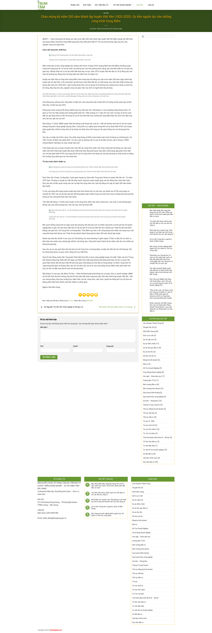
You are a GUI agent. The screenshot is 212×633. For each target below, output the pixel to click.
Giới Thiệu (87, 5)
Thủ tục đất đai (148, 413)
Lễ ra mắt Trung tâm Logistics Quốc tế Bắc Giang (161, 240)
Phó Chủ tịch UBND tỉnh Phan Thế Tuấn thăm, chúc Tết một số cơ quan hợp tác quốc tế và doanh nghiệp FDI (161, 282)
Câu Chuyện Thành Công (152, 323)
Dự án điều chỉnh (149, 344)
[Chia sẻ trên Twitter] (84, 295)
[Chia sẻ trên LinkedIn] (96, 295)
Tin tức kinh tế (148, 425)
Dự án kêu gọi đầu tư (150, 348)
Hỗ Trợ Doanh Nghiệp (122, 5)
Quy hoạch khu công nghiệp (153, 397)
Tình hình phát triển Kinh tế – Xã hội (156, 438)
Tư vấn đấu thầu (149, 446)
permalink (89, 301)
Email (75, 346)
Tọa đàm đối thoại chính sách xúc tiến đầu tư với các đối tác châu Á (161, 223)
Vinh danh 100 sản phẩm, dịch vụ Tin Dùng (116, 307)
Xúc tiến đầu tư (101, 5)
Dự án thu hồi (148, 352)
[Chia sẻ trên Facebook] (80, 295)
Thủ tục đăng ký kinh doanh (153, 409)
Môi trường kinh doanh (151, 389)
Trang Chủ (74, 5)
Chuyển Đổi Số (148, 327)
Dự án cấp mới (148, 340)
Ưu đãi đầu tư (148, 454)
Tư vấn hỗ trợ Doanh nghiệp (153, 450)
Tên (42, 346)
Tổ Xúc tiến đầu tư (150, 442)
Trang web (109, 346)
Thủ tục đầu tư (148, 417)
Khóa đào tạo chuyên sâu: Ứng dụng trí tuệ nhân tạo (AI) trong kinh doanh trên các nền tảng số (161, 232)
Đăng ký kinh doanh (150, 360)
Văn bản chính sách (150, 458)
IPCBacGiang (117, 29)
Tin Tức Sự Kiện (149, 433)
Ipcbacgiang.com (56, 630)
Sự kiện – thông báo (150, 401)
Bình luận (44, 327)
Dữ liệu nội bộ (148, 356)
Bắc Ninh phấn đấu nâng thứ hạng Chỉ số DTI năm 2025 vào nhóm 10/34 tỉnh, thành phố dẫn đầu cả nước (161, 213)
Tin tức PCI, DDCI (149, 429)
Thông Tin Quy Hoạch (151, 405)
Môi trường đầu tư (149, 384)
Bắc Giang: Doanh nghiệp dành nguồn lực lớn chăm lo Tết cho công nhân (161, 248)
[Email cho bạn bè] (88, 295)
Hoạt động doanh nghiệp (152, 372)
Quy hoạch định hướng (151, 393)
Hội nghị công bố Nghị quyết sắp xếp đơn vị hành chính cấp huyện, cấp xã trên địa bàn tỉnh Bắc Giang (161, 271)
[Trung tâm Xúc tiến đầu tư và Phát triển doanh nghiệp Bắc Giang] (52, 5)
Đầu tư (145, 364)
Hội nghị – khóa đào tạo (152, 376)
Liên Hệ (151, 5)
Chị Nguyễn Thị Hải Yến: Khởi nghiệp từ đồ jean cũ (63, 307)
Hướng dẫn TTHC (149, 380)
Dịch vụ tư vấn (148, 335)
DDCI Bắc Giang (149, 331)
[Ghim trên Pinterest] (92, 295)
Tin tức (139, 5)
